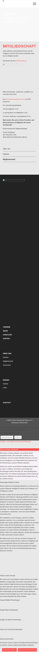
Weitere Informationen (6, 437)
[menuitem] (29, 3)
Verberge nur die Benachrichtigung (27, 649)
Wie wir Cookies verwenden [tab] (9, 449)
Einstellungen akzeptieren (9, 649)
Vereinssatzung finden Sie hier (15, 99)
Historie (6, 154)
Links (5, 388)
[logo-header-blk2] (16, 3)
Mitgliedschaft (9, 159)
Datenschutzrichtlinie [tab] (7, 639)
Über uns (6, 149)
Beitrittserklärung (20, 61)
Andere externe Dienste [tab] (7, 575)
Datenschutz (24, 422)
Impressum (15, 422)
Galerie (5, 384)
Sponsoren (7, 365)
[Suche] (29, 3)
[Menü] (33, 3)
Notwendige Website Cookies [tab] (9, 482)
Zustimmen (18, 437)
